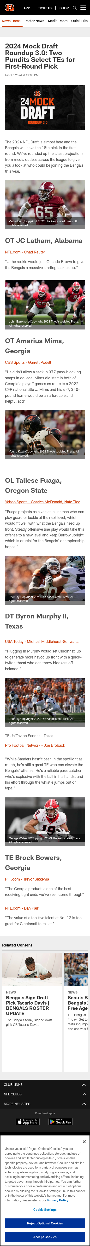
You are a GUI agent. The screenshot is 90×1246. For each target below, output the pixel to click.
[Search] (75, 8)
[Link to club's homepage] (9, 6)
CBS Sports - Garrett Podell (28, 362)
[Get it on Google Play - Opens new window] (60, 1124)
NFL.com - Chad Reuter (25, 252)
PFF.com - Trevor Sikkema (27, 879)
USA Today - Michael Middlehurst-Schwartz (42, 641)
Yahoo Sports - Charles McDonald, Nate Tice (42, 502)
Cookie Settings (45, 1209)
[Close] (84, 1141)
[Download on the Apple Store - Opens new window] (27, 1122)
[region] (45, 1190)
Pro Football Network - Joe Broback (35, 745)
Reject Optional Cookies (45, 1223)
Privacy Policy (57, 1200)
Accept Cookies (45, 1237)
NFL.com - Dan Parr (21, 908)
